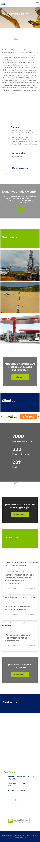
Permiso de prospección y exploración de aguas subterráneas (18, 638)
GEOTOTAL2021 (13, 588)
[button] (1, 416)
